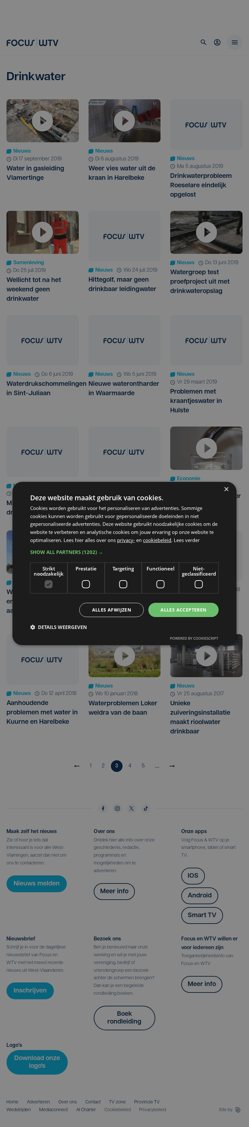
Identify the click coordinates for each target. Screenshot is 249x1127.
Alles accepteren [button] (183, 610)
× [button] (226, 489)
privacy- (126, 540)
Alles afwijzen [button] (111, 610)
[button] (124, 552)
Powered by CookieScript (194, 638)
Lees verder (187, 540)
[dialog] (124, 563)
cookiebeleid (157, 540)
